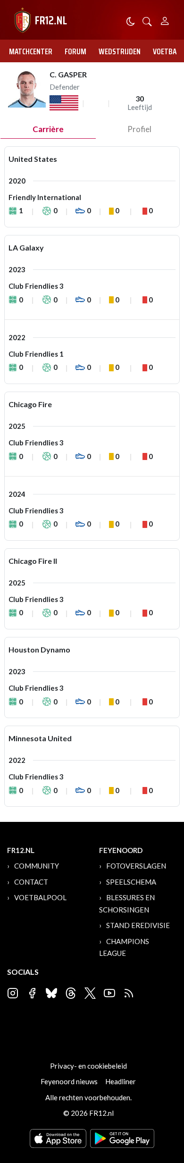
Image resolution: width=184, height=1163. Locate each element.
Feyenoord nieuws (69, 1081)
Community (36, 866)
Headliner (120, 1081)
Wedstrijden (120, 51)
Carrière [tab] (48, 129)
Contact (31, 882)
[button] (147, 20)
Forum (75, 51)
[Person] (164, 19)
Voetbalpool (40, 897)
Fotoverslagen (136, 866)
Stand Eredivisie (138, 925)
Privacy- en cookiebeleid (88, 1066)
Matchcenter (30, 51)
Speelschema (131, 882)
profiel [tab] (139, 129)
